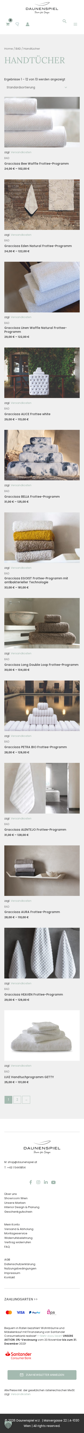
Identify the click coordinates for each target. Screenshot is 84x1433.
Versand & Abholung (18, 1229)
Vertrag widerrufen (17, 1242)
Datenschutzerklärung (19, 1264)
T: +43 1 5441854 (15, 1167)
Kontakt (9, 1277)
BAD (18, 48)
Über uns (10, 1194)
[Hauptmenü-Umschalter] (75, 24)
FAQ (7, 1247)
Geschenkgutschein (18, 1212)
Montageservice (15, 1233)
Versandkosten (21, 152)
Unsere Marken (15, 1203)
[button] (64, 21)
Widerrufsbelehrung (18, 1238)
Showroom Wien (16, 1198)
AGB (7, 1260)
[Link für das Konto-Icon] (28, 24)
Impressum (12, 1273)
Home (8, 48)
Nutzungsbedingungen (20, 1268)
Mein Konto (12, 1224)
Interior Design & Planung (21, 1207)
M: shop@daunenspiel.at (20, 1162)
